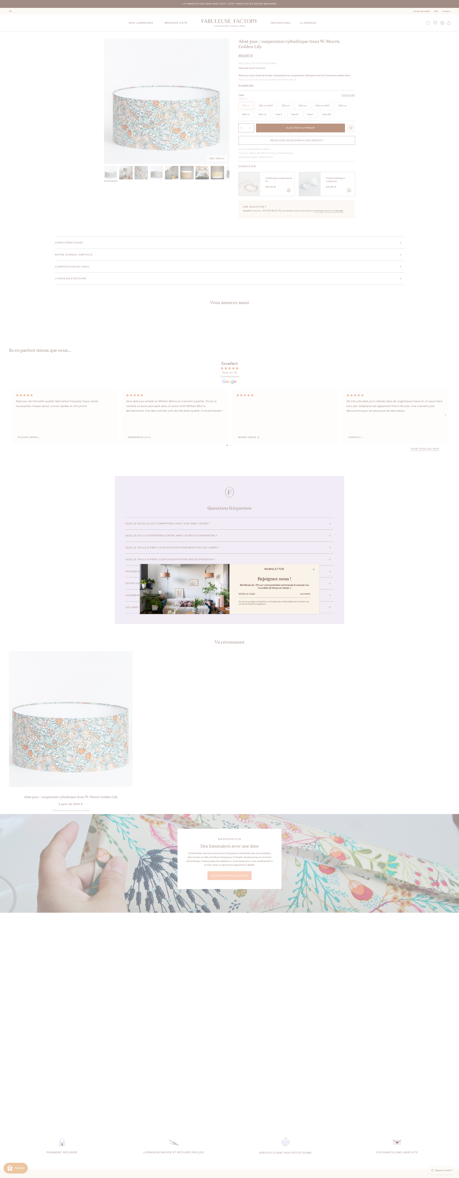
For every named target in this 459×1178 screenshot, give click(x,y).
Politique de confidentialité (281, 601)
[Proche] (314, 569)
